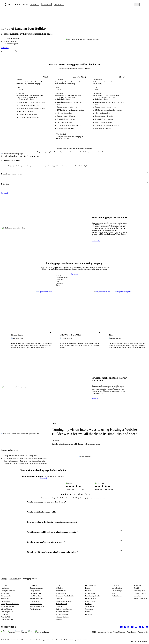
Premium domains (35, 609)
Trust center (89, 609)
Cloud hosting (5, 601)
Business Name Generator (64, 609)
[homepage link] (12, 4)
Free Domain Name (36, 593)
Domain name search (36, 588)
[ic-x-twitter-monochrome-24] (132, 627)
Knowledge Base (139, 591)
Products (33, 4)
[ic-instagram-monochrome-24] (129, 627)
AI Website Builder (62, 593)
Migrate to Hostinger (62, 617)
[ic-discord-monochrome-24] (147, 627)
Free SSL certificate (36, 598)
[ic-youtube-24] (136, 627)
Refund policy (131, 632)
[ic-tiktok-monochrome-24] (143, 627)
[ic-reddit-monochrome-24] (139, 627)
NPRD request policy (99, 632)
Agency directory (90, 601)
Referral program (90, 598)
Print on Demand (61, 604)
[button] (74, 160)
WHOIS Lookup (35, 596)
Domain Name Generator (64, 601)
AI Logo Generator (62, 614)
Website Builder (61, 591)
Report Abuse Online (140, 598)
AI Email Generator (62, 612)
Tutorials (136, 588)
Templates (59, 598)
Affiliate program (90, 593)
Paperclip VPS (5, 617)
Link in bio (59, 606)
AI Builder (59, 588)
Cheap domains (35, 591)
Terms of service (143, 632)
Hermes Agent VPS (7, 612)
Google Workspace (7, 619)
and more (45, 632)
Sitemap (87, 612)
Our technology (117, 591)
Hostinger (4, 579)
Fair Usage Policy (86, 148)
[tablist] (62, 280)
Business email (5, 598)
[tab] (62, 276)
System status (89, 606)
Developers (45, 4)
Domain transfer (35, 601)
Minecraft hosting (6, 609)
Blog (113, 593)
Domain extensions (36, 604)
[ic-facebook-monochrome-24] (125, 627)
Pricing (25, 4)
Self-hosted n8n (6, 596)
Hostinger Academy (140, 593)
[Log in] (142, 4)
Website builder (14, 579)
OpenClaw (4, 614)
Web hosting (5, 588)
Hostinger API (60, 619)
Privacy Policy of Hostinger (116, 632)
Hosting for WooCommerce (10, 604)
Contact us (137, 596)
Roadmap (88, 604)
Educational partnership (92, 596)
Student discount (117, 596)
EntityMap (88, 614)
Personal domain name (37, 606)
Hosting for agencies (7, 606)
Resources (58, 4)
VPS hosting (5, 593)
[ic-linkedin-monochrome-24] (121, 627)
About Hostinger (117, 588)
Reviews (88, 591)
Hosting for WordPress (8, 591)
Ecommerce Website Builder (65, 596)
